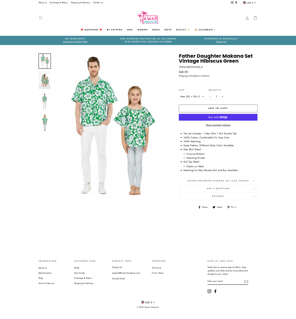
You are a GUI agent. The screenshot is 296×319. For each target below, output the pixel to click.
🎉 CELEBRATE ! (205, 29)
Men (130, 29)
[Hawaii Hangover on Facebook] (215, 291)
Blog (41, 278)
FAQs (76, 267)
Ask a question (218, 188)
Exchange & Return (59, 2)
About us (43, 2)
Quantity (215, 90)
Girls (156, 29)
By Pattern (114, 29)
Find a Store (157, 272)
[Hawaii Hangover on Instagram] (209, 291)
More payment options (218, 125)
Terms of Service (46, 283)
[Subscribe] (246, 281)
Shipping (183, 75)
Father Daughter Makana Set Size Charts (218, 180)
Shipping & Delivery (80, 2)
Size (182, 90)
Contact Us (117, 267)
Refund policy (45, 272)
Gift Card (156, 267)
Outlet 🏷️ (183, 29)
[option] (75, 40)
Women (142, 29)
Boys (168, 29)
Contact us (98, 2)
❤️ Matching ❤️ (91, 29)
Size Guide (79, 272)
